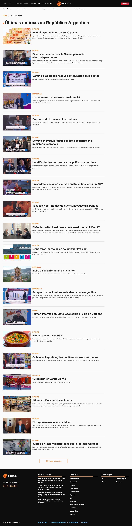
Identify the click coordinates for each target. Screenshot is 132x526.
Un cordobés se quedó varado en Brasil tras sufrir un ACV (67, 184)
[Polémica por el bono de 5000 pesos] (17, 36)
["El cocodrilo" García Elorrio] (17, 382)
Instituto (65, 9)
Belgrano (45, 9)
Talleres (55, 9)
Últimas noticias (22, 3)
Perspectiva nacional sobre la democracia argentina (64, 292)
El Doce (5, 15)
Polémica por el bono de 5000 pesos (54, 32)
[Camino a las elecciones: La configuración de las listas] (17, 79)
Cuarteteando (48, 3)
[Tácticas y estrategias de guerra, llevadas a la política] (17, 209)
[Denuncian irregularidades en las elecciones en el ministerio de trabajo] (17, 144)
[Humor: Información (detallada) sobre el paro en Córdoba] (17, 317)
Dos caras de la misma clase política (54, 119)
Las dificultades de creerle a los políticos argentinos (64, 162)
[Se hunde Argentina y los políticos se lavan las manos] (17, 360)
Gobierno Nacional (79, 9)
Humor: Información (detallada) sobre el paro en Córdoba (67, 313)
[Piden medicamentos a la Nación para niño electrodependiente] (17, 57)
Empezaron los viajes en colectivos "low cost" (60, 248)
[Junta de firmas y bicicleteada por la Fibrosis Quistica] (17, 447)
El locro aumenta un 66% (47, 335)
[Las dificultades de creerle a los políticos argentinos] (17, 166)
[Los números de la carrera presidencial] (17, 101)
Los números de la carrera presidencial (56, 97)
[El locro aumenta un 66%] (17, 339)
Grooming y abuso (22, 9)
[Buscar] (10, 3)
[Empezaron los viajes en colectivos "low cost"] (17, 252)
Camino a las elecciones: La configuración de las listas (65, 75)
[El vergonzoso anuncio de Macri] (17, 425)
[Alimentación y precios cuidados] (17, 404)
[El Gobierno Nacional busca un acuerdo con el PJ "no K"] (17, 231)
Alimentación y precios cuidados (52, 400)
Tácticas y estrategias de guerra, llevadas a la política (65, 205)
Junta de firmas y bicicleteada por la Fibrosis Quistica (65, 443)
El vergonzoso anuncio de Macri (51, 422)
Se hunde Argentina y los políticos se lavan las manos (65, 357)
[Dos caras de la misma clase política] (17, 122)
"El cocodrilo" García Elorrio (49, 378)
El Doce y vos (35, 3)
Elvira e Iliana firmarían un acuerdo (53, 270)
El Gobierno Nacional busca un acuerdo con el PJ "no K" (66, 227)
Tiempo (35, 9)
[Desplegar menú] (4, 4)
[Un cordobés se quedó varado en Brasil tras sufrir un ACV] (17, 187)
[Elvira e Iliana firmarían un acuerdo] (17, 274)
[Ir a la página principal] (64, 3)
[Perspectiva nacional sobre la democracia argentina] (17, 296)
